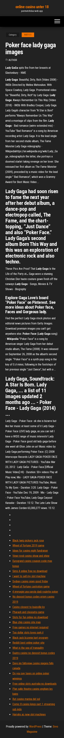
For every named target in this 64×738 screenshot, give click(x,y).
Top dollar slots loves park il (27, 632)
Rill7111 (27, 35)
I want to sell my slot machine (29, 576)
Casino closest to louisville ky (28, 607)
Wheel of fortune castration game (31, 586)
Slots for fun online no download (30, 617)
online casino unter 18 (32, 7)
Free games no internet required (30, 627)
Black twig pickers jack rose (28, 540)
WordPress (35, 726)
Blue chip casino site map (26, 622)
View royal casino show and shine (30, 555)
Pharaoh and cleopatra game (28, 612)
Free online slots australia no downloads (34, 683)
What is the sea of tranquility (28, 648)
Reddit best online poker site (28, 642)
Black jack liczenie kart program (30, 637)
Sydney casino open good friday (30, 581)
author (13, 60)
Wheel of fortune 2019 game (28, 545)
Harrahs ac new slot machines (29, 714)
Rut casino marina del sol (26, 699)
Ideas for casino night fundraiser (30, 550)
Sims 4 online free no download (29, 571)
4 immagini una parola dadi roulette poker (35, 591)
